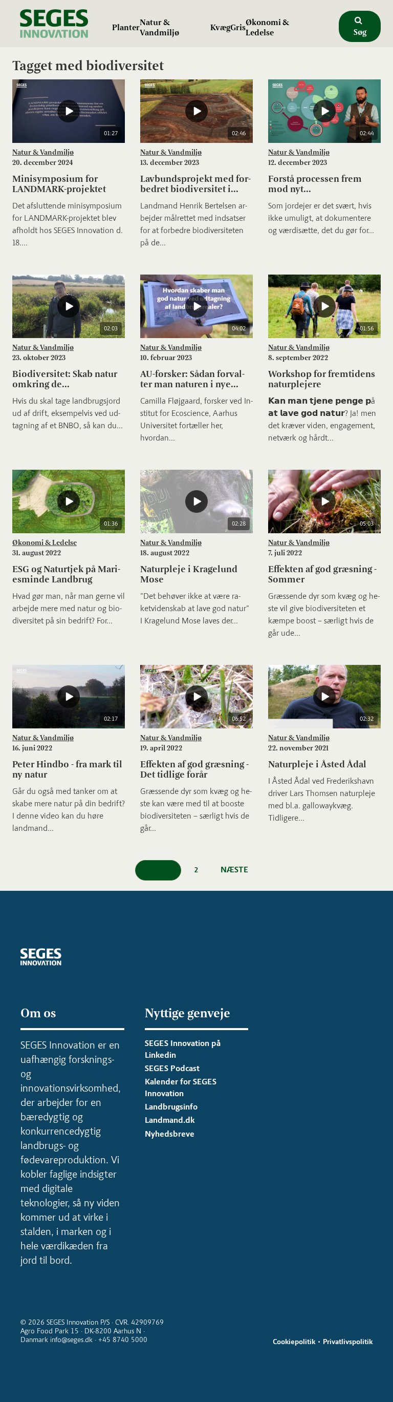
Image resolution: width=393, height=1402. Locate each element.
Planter (126, 27)
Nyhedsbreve (169, 1134)
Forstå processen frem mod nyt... (315, 184)
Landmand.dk (169, 1120)
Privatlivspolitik (348, 1341)
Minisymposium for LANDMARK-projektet (59, 184)
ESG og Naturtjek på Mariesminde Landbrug (66, 574)
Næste (234, 869)
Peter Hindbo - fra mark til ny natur (67, 769)
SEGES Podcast (172, 1068)
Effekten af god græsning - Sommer (322, 574)
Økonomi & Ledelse (267, 27)
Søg (360, 32)
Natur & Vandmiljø (159, 27)
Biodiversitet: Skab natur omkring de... (64, 379)
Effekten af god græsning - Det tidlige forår (194, 769)
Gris (238, 27)
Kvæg (220, 27)
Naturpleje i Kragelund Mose (188, 574)
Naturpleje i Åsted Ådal (317, 764)
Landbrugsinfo (171, 1107)
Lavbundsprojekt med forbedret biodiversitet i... (195, 184)
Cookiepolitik (294, 1341)
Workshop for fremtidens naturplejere (321, 379)
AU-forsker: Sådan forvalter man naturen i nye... (192, 379)
